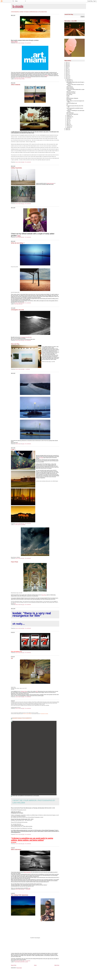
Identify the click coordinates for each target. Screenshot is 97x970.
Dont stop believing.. (18, 304)
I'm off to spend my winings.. (20, 524)
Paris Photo (14, 562)
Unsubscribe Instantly (44, 713)
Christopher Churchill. (17, 310)
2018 (67, 68)
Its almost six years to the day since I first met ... (75, 106)
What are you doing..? (17, 243)
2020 (67, 65)
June (68, 120)
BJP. (37, 691)
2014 (67, 73)
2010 (67, 78)
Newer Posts (13, 965)
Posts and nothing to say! (72, 103)
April (68, 123)
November (69, 80)
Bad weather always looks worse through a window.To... (75, 83)
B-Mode (18, 6)
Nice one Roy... (15, 344)
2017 (67, 69)
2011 (67, 77)
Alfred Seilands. (16, 84)
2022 (67, 62)
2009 (67, 128)
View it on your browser (27, 713)
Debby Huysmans (50, 183)
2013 (67, 74)
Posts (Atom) (19, 967)
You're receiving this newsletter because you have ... (75, 109)
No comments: (28, 42)
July (68, 119)
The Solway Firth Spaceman (19, 895)
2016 (67, 70)
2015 (67, 71)
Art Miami (46, 75)
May (68, 121)
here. (19, 236)
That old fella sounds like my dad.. (21, 961)
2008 (67, 129)
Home (35, 965)
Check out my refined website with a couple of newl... (75, 90)
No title (68, 95)
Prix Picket (41, 457)
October (68, 115)
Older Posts (56, 965)
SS (12, 658)
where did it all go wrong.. (19, 78)
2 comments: (28, 960)
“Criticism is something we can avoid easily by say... (75, 111)
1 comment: (27, 369)
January (68, 127)
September (69, 116)
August (68, 118)
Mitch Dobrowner (16, 849)
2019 (67, 66)
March (68, 124)
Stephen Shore (24, 691)
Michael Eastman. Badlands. (72, 98)
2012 (67, 75)
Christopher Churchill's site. (26, 337)
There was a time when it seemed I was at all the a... (75, 85)
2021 (67, 64)
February (69, 125)
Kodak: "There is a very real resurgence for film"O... (75, 101)
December (69, 79)
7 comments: (28, 889)
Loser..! (13, 449)
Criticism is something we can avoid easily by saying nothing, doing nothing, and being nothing (32, 839)
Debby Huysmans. (16, 168)
